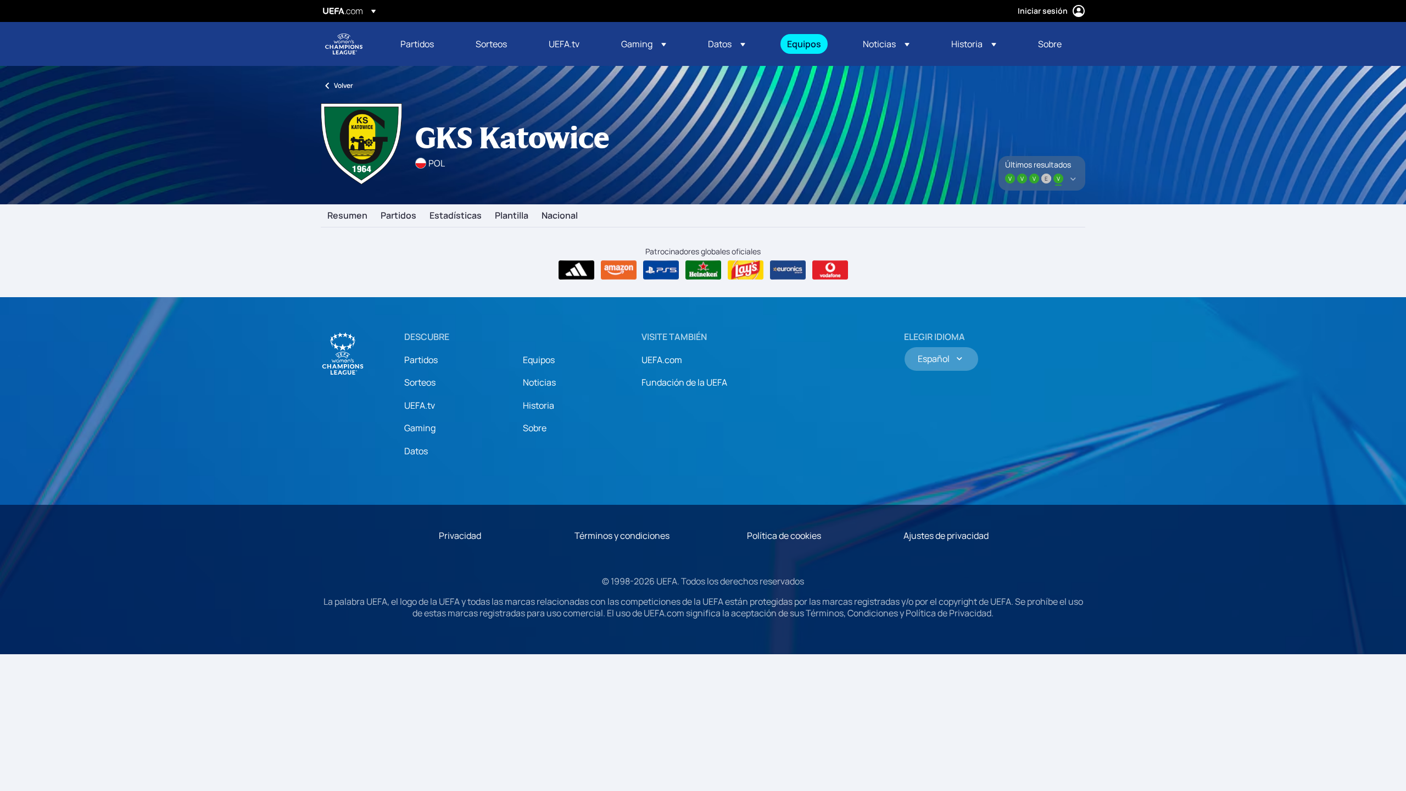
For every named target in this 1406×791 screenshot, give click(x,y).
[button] (643, 44)
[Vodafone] (830, 270)
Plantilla (511, 216)
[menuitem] (424, 44)
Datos (416, 451)
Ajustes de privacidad (946, 536)
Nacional (560, 216)
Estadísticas (455, 216)
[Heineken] (703, 270)
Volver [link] (343, 85)
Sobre (534, 428)
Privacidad (460, 536)
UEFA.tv (419, 405)
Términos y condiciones (621, 536)
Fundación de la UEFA (684, 382)
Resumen (347, 216)
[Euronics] (788, 270)
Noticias (539, 382)
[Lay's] (745, 270)
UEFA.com (661, 360)
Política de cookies (784, 536)
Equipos (539, 360)
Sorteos (420, 382)
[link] (417, 44)
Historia (538, 405)
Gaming (420, 428)
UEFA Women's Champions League (344, 44)
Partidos (398, 216)
